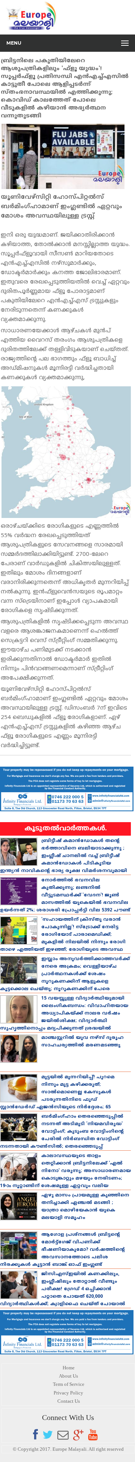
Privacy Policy (68, 1393)
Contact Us (68, 1401)
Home (69, 1367)
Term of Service (68, 1384)
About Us (68, 1376)
